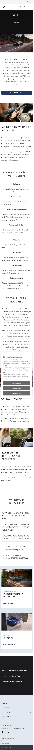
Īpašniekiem (6, 712)
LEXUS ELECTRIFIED (9, 591)
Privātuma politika (5, 743)
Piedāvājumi (6, 708)
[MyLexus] (20, 7)
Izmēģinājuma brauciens (18, 1)
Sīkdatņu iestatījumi (5, 741)
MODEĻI (4, 703)
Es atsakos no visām (16, 393)
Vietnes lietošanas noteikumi (7, 738)
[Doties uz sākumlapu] (3, 7)
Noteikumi (7, 635)
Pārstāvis (29, 1)
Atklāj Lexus (6, 716)
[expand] (30, 7)
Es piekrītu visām (17, 388)
